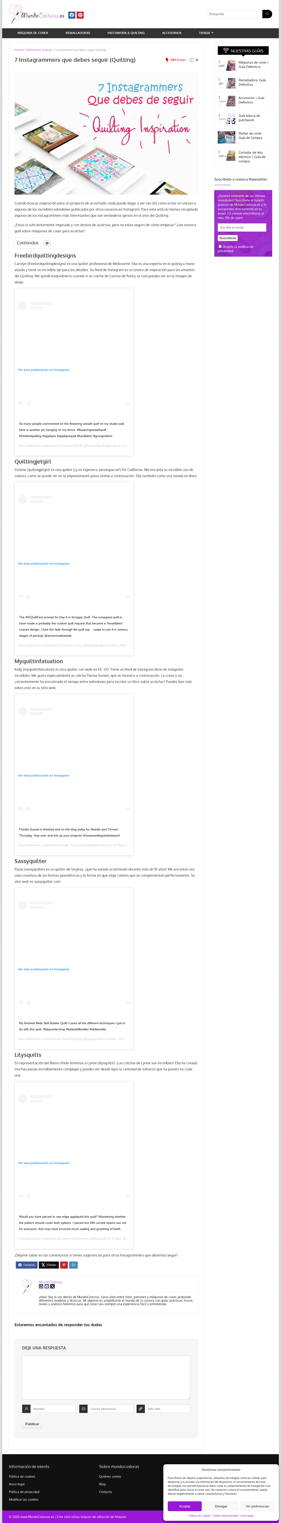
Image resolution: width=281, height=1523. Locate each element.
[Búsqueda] (267, 14)
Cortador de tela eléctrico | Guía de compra (252, 156)
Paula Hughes (72, 1039)
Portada (18, 50)
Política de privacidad (225, 1515)
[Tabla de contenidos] (47, 243)
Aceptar (184, 1506)
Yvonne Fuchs (72, 645)
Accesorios (171, 33)
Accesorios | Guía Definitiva (251, 100)
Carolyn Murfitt (72, 445)
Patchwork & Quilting (126, 33)
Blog (102, 1484)
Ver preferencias (257, 1506)
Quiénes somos (110, 1476)
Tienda (204, 33)
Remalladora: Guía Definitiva (252, 82)
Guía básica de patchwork (249, 118)
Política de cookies (200, 1515)
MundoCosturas (50, 1282)
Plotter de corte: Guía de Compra (250, 135)
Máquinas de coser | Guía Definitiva (254, 64)
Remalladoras (78, 33)
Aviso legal (246, 1515)
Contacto (105, 1492)
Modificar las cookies (24, 1499)
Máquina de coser (33, 33)
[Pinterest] (80, 15)
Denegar (221, 1506)
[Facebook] (71, 15)
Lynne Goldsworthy (75, 1238)
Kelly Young (70, 845)
